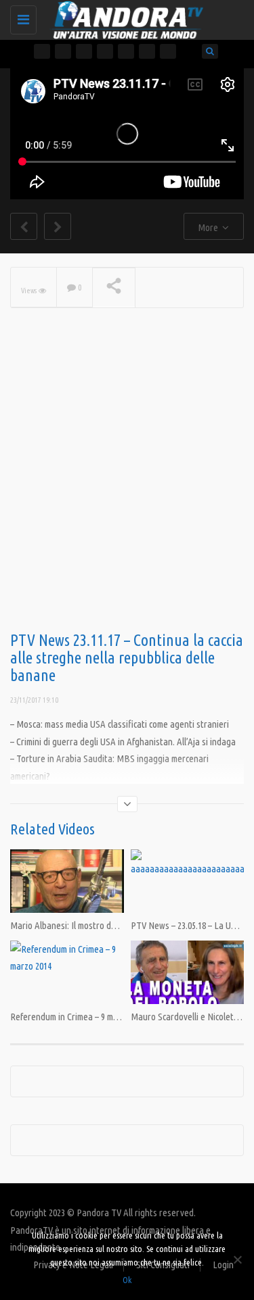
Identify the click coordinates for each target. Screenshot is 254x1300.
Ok (127, 1279)
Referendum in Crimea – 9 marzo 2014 (79, 1016)
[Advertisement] (127, 491)
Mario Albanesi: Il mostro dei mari (73, 925)
